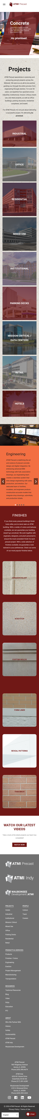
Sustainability (10, 1034)
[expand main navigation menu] (4, 4)
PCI (6, 1010)
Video (7, 998)
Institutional (9, 918)
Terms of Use (25, 1109)
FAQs (7, 1002)
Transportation (10, 979)
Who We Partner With (13, 1022)
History (8, 1026)
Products (8, 954)
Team (25, 914)
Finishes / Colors (11, 958)
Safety (7, 1030)
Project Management (13, 970)
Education (9, 1006)
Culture (25, 910)
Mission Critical (11, 922)
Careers (25, 918)
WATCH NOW (19, 845)
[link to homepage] (19, 4)
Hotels (7, 910)
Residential (9, 939)
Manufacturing (10, 975)
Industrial (8, 914)
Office (7, 930)
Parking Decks (10, 934)
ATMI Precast (10, 1038)
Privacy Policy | (14, 1109)
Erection (8, 966)
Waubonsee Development (14, 1046)
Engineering (9, 962)
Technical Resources (13, 990)
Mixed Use (9, 926)
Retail (7, 943)
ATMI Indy (9, 1042)
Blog (7, 994)
